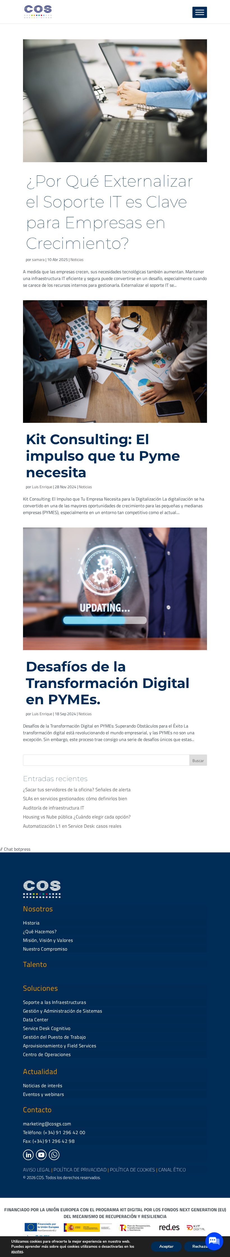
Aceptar (166, 1246)
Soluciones (40, 988)
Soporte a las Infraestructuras (54, 1002)
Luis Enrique (42, 487)
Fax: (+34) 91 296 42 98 (49, 1141)
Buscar (198, 760)
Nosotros (38, 908)
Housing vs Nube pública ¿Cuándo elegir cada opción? (77, 816)
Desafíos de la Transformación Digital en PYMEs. (108, 683)
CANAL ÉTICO (172, 1169)
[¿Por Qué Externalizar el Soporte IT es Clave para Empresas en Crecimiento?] (115, 100)
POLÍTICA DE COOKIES (132, 1169)
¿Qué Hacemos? (40, 931)
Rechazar (200, 1246)
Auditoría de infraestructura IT (53, 807)
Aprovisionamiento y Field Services (59, 1045)
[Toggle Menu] (199, 12)
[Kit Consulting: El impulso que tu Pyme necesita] (115, 361)
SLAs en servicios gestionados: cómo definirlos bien (75, 798)
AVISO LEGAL (36, 1169)
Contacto (37, 1109)
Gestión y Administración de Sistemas (62, 1011)
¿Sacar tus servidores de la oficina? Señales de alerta (77, 789)
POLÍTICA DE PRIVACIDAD (80, 1169)
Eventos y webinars (43, 1094)
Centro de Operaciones (47, 1054)
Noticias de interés (43, 1085)
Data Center (35, 1019)
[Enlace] (28, 1158)
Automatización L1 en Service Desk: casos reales (72, 826)
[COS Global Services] (38, 11)
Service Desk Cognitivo (47, 1028)
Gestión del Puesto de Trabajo (54, 1037)
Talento (35, 964)
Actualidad (40, 1071)
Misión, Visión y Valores (48, 940)
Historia (31, 922)
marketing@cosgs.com (47, 1123)
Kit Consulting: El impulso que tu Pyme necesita (103, 456)
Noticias (77, 259)
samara (38, 259)
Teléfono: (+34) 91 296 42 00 (54, 1132)
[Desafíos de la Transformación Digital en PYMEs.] (115, 588)
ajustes (17, 1251)
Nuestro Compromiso (45, 949)
